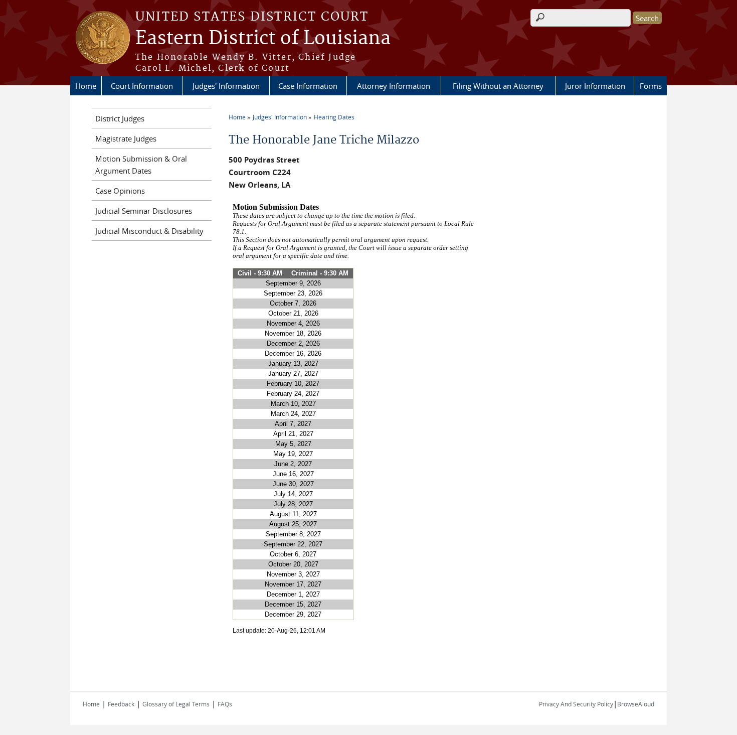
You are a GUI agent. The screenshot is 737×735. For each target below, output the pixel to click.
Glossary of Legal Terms (176, 704)
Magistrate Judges (125, 138)
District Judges (119, 118)
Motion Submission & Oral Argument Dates (141, 165)
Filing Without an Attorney (498, 86)
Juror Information (595, 86)
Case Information (307, 86)
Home (85, 86)
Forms (651, 86)
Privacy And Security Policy (576, 704)
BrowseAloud (635, 704)
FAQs (225, 704)
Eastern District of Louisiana (263, 38)
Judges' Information (226, 86)
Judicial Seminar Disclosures (143, 211)
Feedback (121, 704)
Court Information (142, 86)
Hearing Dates (334, 117)
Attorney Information (393, 86)
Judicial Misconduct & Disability (149, 231)
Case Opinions (120, 191)
